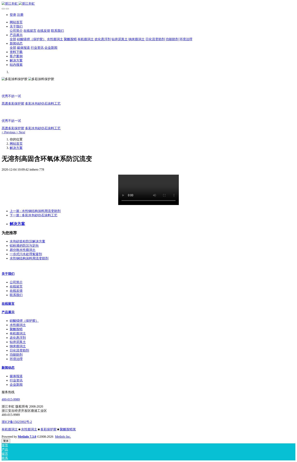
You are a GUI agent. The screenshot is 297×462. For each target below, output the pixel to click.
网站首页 (16, 22)
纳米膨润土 (18, 346)
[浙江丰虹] (148, 4)
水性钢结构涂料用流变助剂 (29, 258)
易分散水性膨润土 (23, 250)
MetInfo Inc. (63, 436)
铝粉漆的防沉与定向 (24, 245)
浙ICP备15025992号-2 (17, 422)
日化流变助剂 (19, 350)
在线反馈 (16, 290)
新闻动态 (8, 367)
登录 (13, 14)
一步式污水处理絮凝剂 (26, 254)
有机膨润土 (18, 333)
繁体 (5, 440)
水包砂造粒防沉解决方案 (27, 241)
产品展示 (8, 312)
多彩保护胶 (48, 429)
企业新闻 (16, 384)
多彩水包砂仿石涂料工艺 (43, 103)
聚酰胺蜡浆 (68, 429)
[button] (9, 132)
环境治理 (16, 359)
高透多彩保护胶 (13, 103)
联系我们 (16, 295)
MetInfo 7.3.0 (27, 436)
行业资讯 (16, 380)
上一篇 (35, 211)
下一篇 (33, 215)
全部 (13, 39)
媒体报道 (16, 376)
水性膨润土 (18, 325)
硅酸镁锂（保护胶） (24, 320)
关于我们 (8, 273)
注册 (20, 14)
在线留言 (16, 286)
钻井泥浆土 (18, 342)
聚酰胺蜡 (16, 329)
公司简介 (16, 282)
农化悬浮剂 (18, 337)
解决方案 (16, 148)
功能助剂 (16, 354)
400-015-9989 (11, 399)
